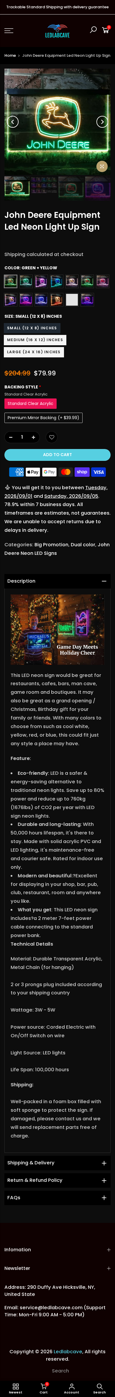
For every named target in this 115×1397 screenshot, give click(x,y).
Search (60, 1370)
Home (10, 55)
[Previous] (13, 122)
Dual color (83, 544)
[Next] (102, 122)
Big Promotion (51, 544)
